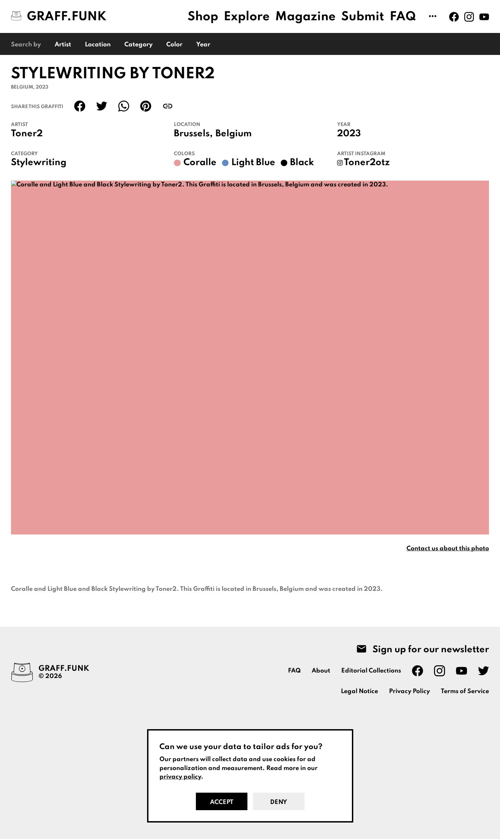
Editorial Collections (371, 671)
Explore (247, 16)
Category (138, 45)
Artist (63, 45)
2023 (349, 134)
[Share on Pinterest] (145, 106)
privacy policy (180, 777)
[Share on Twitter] (101, 106)
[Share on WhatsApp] (123, 106)
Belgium (233, 134)
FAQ (403, 16)
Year (203, 45)
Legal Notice (359, 691)
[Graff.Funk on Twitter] (483, 670)
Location (98, 45)
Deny (278, 802)
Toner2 (27, 134)
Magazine (305, 16)
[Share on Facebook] (79, 106)
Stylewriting (38, 163)
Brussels (192, 134)
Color (174, 45)
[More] (432, 17)
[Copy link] (167, 106)
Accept (221, 802)
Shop (203, 16)
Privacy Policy (409, 691)
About (321, 671)
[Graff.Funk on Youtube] (484, 16)
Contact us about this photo (448, 548)
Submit (362, 16)
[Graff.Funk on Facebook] (454, 16)
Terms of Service (465, 691)
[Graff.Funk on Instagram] (469, 16)
